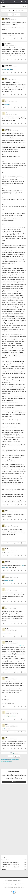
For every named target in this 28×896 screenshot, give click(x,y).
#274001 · (11, 608)
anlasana (6, 104)
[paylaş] (12, 38)
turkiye (22, 565)
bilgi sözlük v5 (13, 859)
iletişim (15, 880)
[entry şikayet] (25, 38)
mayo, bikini (10, 761)
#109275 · (11, 550)
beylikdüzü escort (9, 768)
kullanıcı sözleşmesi (8, 884)
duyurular (5, 857)
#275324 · (11, 630)
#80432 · (11, 66)
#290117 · (11, 713)
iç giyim (12, 759)
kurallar (20, 880)
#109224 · (11, 526)
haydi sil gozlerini (8, 580)
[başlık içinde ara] (23, 6)
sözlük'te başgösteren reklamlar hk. (13, 864)
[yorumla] (18, 38)
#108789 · (11, 511)
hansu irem (4, 633)
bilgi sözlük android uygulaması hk (13, 862)
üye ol (24, 1)
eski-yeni (4, 10)
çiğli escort (7, 765)
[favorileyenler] (21, 38)
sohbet (8, 761)
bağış (22, 887)
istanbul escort (12, 766)
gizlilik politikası (19, 884)
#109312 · (11, 562)
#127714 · (11, 577)
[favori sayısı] (15, 38)
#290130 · (11, 726)
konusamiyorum (8, 69)
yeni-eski (11, 10)
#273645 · (11, 590)
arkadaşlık (5, 761)
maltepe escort (11, 763)
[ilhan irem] (18, 14)
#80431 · (11, 45)
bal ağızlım (7, 728)
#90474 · (11, 114)
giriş (16, 1)
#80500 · (11, 101)
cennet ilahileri (5, 593)
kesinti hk (13, 869)
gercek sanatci (5, 567)
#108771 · (11, 130)
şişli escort (19, 766)
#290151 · (11, 739)
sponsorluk (17, 887)
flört (3, 761)
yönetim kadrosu (8, 887)
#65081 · (11, 19)
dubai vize (5, 759)
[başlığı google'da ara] (25, 6)
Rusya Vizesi (2, 759)
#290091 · (11, 679)
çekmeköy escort (15, 765)
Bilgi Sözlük (2, 1)
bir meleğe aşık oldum (9, 716)
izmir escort (4, 763)
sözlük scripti (9, 759)
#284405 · (11, 643)
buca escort (18, 763)
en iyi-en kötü (20, 10)
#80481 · (11, 79)
